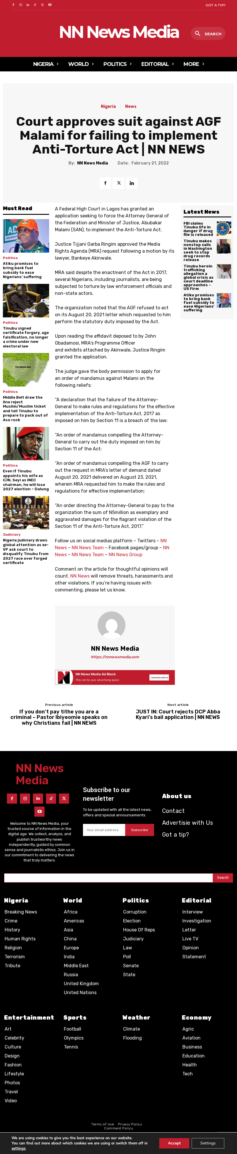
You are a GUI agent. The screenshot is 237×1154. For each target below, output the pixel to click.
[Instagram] (20, 5)
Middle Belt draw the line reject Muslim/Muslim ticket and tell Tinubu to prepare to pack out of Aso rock (25, 408)
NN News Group (125, 554)
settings (18, 1148)
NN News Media (92, 163)
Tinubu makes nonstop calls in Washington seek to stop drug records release (198, 250)
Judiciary (12, 534)
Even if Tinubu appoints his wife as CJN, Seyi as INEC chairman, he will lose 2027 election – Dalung (26, 480)
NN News (80, 576)
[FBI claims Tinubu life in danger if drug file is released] (224, 228)
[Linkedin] (28, 5)
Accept (174, 1143)
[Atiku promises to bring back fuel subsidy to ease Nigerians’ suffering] (26, 235)
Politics (10, 258)
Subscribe (139, 830)
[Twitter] (42, 5)
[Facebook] (13, 5)
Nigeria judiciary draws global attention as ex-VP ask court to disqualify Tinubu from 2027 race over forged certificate (26, 551)
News (130, 107)
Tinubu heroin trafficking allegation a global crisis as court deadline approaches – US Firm (199, 277)
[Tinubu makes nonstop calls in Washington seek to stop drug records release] (224, 246)
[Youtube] (50, 5)
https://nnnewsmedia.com (115, 657)
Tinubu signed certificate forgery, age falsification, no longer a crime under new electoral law (26, 337)
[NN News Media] (115, 625)
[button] (208, 34)
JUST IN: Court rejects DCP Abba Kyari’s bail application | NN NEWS (178, 715)
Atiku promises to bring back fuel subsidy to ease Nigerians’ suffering (22, 270)
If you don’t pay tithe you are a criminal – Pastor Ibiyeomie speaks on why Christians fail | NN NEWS (59, 717)
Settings (208, 1143)
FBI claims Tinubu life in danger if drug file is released (198, 229)
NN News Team (88, 547)
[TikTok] (35, 5)
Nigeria (108, 107)
